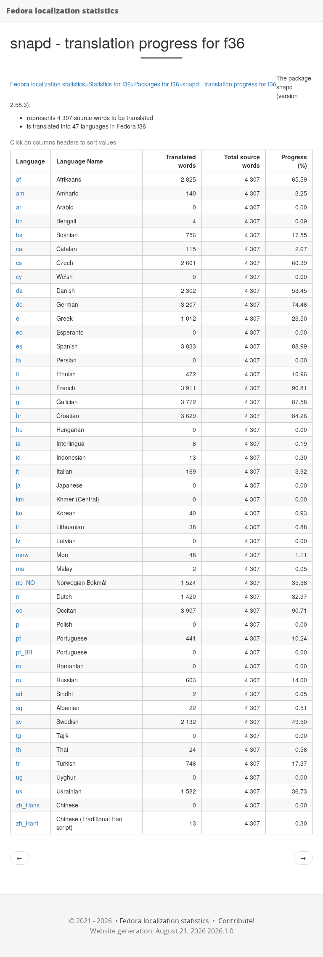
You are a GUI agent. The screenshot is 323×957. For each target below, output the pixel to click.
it (17, 471)
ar (18, 207)
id (18, 457)
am (20, 193)
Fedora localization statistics (62, 10)
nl (18, 596)
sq (19, 707)
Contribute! (236, 920)
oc (19, 610)
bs (19, 235)
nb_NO (25, 582)
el (18, 318)
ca (19, 248)
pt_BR (24, 652)
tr (18, 763)
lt (17, 527)
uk (19, 791)
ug (19, 777)
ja (18, 485)
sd (19, 693)
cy (19, 276)
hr (18, 415)
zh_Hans (28, 805)
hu (19, 429)
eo (19, 332)
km (20, 499)
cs (19, 262)
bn (19, 221)
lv (18, 540)
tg (18, 735)
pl (18, 624)
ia (18, 443)
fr (18, 387)
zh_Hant (27, 823)
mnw (22, 554)
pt (18, 638)
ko (19, 513)
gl (18, 401)
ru (18, 680)
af (18, 179)
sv (19, 721)
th (18, 749)
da (19, 290)
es (19, 346)
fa (18, 360)
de (19, 304)
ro (18, 666)
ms (20, 568)
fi (17, 374)
